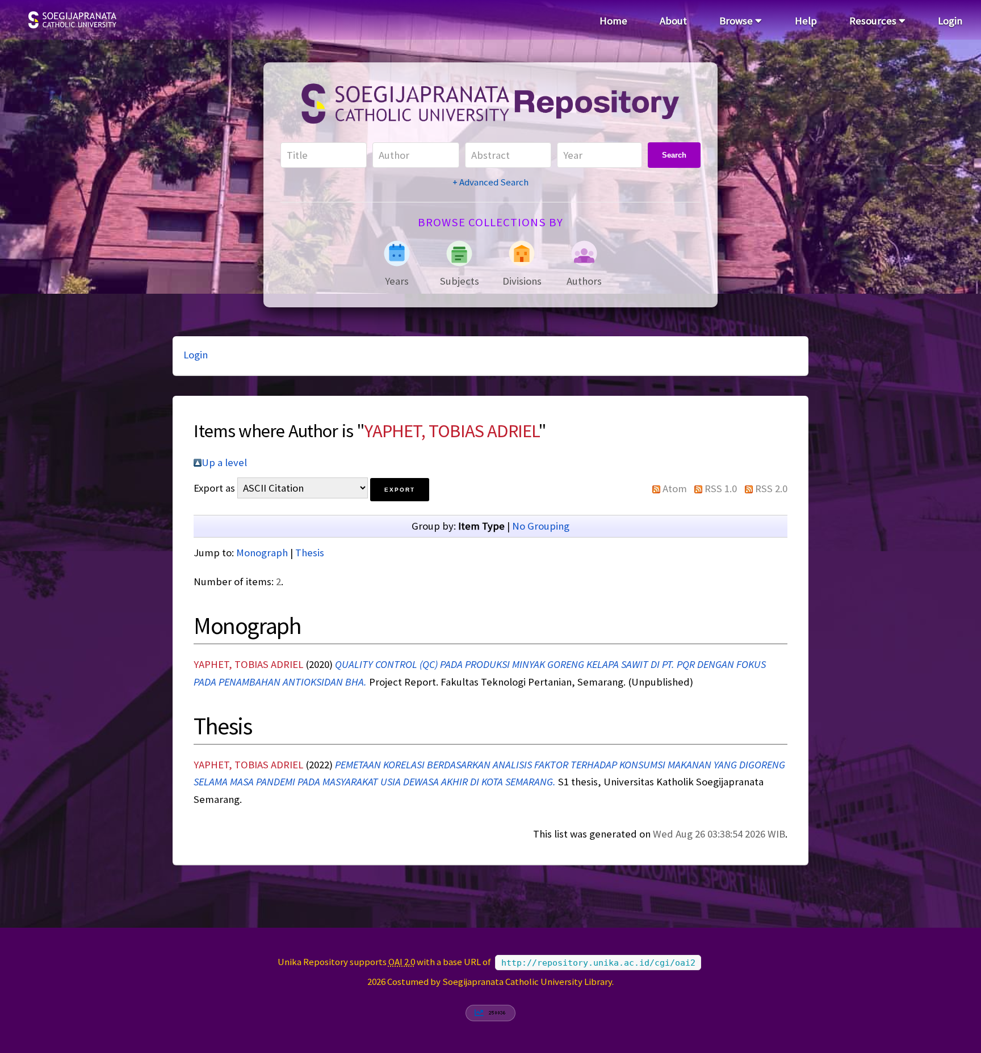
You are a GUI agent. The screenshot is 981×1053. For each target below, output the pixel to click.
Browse (737, 20)
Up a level (224, 462)
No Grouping (540, 525)
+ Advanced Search (490, 182)
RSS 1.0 (721, 488)
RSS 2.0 (771, 488)
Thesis (309, 552)
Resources (874, 20)
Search (674, 155)
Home (613, 20)
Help (806, 20)
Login (950, 20)
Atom (675, 488)
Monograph (262, 552)
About (673, 20)
